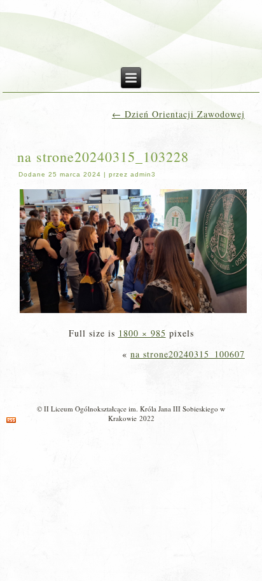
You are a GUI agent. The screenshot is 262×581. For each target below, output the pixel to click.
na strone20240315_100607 (187, 354)
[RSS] (11, 420)
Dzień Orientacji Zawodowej (178, 114)
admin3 (143, 174)
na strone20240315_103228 (103, 156)
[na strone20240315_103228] (133, 312)
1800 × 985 (142, 333)
